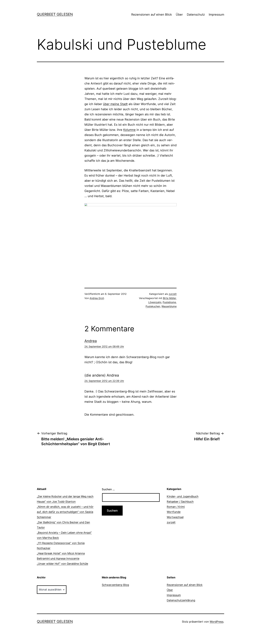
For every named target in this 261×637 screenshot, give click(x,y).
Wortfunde (173, 511)
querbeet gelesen (55, 14)
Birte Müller (169, 298)
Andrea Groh (97, 298)
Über (179, 14)
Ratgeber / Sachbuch (180, 501)
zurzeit (173, 293)
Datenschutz (196, 14)
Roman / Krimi (176, 506)
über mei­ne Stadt (115, 104)
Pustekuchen (153, 306)
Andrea (90, 341)
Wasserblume (169, 306)
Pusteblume (169, 302)
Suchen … (108, 489)
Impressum (216, 14)
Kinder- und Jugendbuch (182, 496)
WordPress (216, 621)
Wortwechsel (175, 517)
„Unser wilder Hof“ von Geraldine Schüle (62, 563)
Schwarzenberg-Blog (115, 584)
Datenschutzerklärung (181, 600)
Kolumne (129, 130)
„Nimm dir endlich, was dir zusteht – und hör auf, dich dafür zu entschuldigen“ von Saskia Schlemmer (65, 512)
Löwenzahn (154, 302)
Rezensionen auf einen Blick (151, 14)
